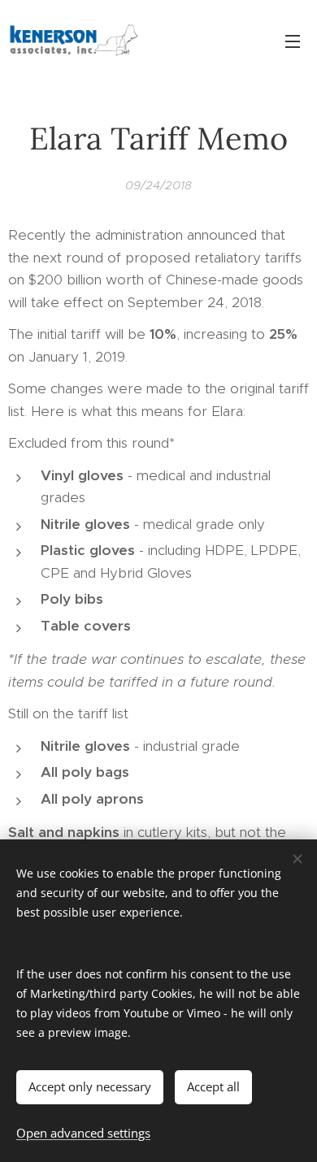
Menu (292, 40)
